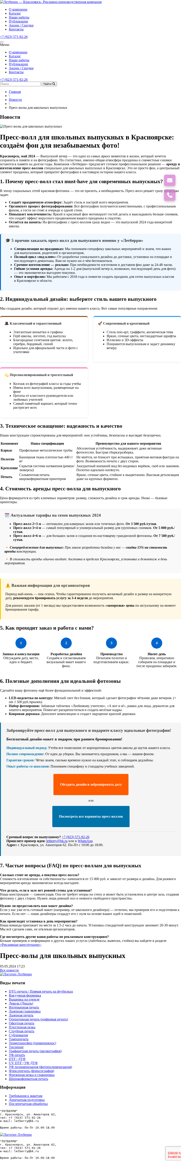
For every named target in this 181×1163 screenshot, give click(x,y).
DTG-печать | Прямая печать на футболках (41, 991)
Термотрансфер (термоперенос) (32, 1043)
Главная (15, 92)
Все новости (9, 970)
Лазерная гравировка (25, 1011)
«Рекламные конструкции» (20, 945)
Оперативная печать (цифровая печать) (38, 1019)
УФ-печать (17, 1055)
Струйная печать (21, 1031)
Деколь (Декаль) (21, 1003)
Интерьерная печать (24, 1007)
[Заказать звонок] (169, 195)
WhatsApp (85, 841)
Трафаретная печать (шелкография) (35, 1051)
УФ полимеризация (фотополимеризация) (40, 1067)
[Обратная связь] (169, 180)
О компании (18, 9)
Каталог (15, 13)
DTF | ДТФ (17, 1059)
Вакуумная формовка (25, 995)
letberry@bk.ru (57, 841)
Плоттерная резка (22, 1027)
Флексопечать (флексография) (31, 1071)
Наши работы (19, 17)
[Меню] (2, 42)
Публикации (18, 21)
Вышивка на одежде (24, 999)
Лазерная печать (21, 1015)
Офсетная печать (21, 1023)
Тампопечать (18, 1039)
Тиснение (16, 1047)
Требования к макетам (25, 1096)
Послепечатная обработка (28, 1104)
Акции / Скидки (21, 25)
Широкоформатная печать (28, 1079)
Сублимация (18, 1035)
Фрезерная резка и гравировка (32, 1075)
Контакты (16, 29)
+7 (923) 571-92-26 (14, 37)
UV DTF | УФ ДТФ (23, 1063)
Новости (15, 100)
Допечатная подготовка (27, 1100)
